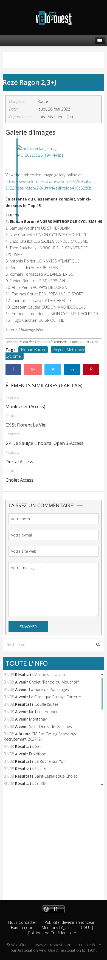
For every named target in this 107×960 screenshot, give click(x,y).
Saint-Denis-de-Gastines (50, 726)
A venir (21, 682)
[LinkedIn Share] (72, 369)
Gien (39, 746)
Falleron (42, 768)
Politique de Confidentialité (52, 932)
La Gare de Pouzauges (49, 689)
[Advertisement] (53, 846)
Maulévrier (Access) (25, 406)
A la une (22, 733)
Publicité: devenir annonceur (69, 922)
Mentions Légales (56, 927)
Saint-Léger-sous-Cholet (56, 776)
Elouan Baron (33, 349)
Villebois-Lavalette (50, 674)
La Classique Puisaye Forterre (55, 696)
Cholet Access (19, 480)
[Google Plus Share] (33, 369)
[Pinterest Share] (91, 369)
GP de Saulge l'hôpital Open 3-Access (44, 443)
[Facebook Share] (13, 369)
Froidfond (37, 753)
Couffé (40, 783)
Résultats (43, 342)
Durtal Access (19, 462)
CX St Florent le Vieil (26, 425)
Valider (98, 644)
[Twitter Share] (52, 369)
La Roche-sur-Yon (50, 761)
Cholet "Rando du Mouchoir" (54, 682)
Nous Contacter (22, 922)
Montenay (38, 719)
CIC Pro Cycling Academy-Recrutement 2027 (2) (40, 736)
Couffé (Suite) (46, 704)
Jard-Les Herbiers (44, 711)
